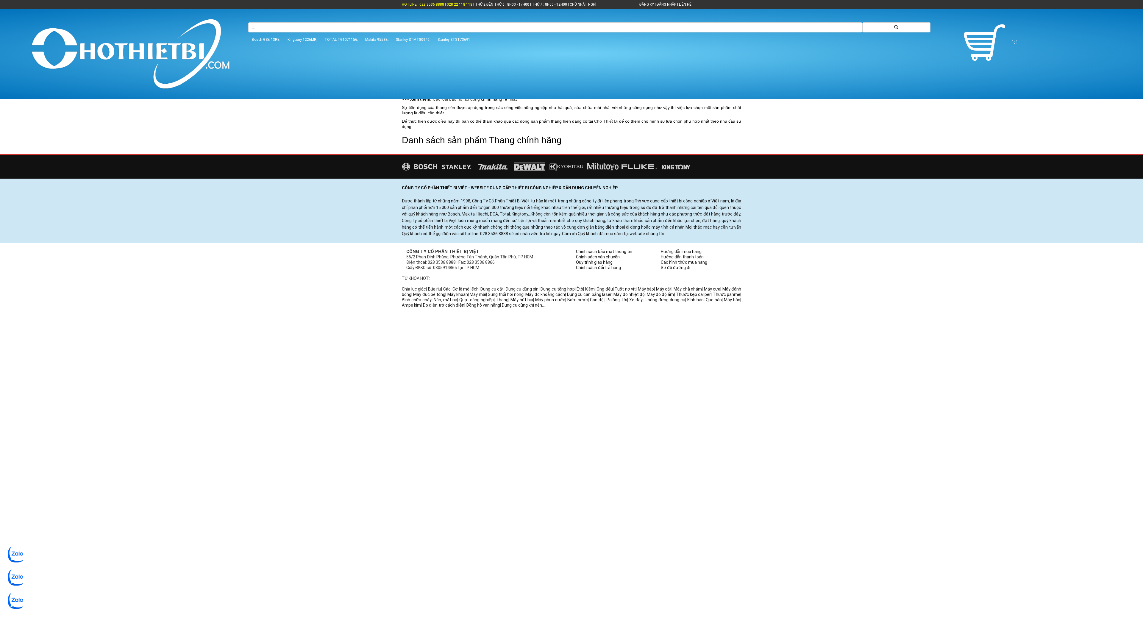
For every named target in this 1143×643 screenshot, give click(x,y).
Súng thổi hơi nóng (506, 294)
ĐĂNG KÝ (646, 4)
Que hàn (714, 299)
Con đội (597, 299)
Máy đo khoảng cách (545, 294)
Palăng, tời (617, 299)
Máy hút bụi (521, 299)
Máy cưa (712, 289)
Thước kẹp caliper (693, 294)
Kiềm (590, 289)
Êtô (580, 289)
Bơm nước (577, 299)
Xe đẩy (636, 299)
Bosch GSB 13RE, (266, 40)
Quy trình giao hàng (594, 262)
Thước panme (726, 294)
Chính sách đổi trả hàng (598, 267)
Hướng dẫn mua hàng (681, 251)
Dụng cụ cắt (492, 289)
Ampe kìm (411, 305)
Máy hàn (732, 299)
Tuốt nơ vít (625, 289)
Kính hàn (695, 299)
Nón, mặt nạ (445, 299)
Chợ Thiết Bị (606, 121)
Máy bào (646, 289)
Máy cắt (664, 289)
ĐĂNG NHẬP (666, 4)
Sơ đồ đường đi (675, 267)
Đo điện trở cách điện (443, 305)
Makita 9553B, (377, 40)
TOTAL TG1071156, (341, 40)
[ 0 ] (1014, 42)
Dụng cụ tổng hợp (558, 289)
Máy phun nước (550, 299)
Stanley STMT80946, (413, 40)
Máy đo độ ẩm (660, 294)
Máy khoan (457, 294)
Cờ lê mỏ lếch (465, 289)
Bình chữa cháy (417, 299)
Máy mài (478, 294)
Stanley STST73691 (454, 40)
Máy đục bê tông (429, 294)
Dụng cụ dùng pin (522, 289)
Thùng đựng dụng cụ (665, 299)
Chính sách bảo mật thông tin (604, 251)
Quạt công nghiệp (476, 299)
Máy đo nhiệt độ (629, 294)
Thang (502, 299)
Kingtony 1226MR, (302, 40)
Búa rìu (434, 289)
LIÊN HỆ (684, 4)
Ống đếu (605, 289)
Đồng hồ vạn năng (483, 305)
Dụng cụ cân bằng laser (589, 294)
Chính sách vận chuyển (598, 257)
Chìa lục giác (414, 289)
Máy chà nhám (688, 289)
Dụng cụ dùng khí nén (522, 305)
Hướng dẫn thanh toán (682, 257)
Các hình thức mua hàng (684, 262)
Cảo (447, 289)
